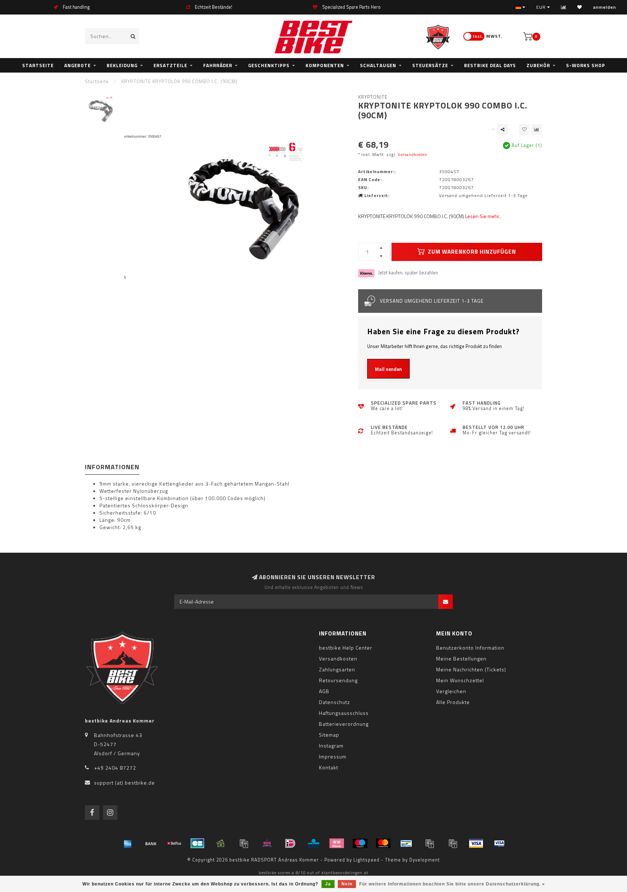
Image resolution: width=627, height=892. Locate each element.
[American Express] (128, 843)
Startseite (38, 65)
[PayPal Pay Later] (453, 843)
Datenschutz (334, 702)
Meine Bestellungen (461, 658)
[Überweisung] (151, 843)
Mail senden (388, 369)
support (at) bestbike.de (124, 782)
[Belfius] (174, 843)
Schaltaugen (378, 65)
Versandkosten (412, 154)
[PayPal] (430, 843)
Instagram (331, 745)
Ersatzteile (170, 65)
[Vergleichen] (563, 7)
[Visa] (476, 843)
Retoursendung (338, 680)
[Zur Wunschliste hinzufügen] (524, 129)
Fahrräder (217, 65)
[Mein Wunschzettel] (579, 7)
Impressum (333, 756)
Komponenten (325, 65)
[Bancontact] (406, 843)
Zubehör (538, 65)
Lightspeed (366, 859)
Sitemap (329, 734)
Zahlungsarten (337, 669)
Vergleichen (451, 691)
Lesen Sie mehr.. (483, 216)
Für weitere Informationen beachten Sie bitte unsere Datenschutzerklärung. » (452, 884)
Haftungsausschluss (344, 713)
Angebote (77, 65)
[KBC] (313, 843)
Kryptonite (373, 97)
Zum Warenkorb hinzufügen (471, 251)
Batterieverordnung (344, 724)
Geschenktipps (269, 65)
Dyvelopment (424, 859)
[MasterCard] (383, 843)
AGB (324, 691)
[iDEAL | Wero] (290, 843)
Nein (346, 884)
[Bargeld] (221, 843)
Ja (328, 884)
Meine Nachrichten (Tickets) (471, 669)
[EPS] (267, 843)
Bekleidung (122, 65)
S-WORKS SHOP (585, 65)
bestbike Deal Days (490, 65)
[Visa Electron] (499, 843)
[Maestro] (360, 843)
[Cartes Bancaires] (197, 843)
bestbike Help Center (345, 647)
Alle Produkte (453, 702)
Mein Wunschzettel (460, 680)
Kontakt (328, 767)
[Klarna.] (337, 843)
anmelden (604, 7)
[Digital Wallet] (244, 843)
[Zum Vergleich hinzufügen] (536, 129)
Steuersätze (430, 65)
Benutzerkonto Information (470, 647)
